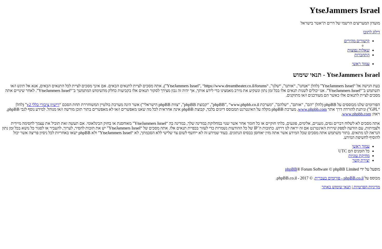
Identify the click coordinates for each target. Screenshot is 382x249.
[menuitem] (358, 50)
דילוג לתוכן (371, 32)
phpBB (291, 169)
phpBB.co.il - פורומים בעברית (339, 178)
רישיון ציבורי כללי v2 (43, 104)
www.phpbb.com (312, 109)
